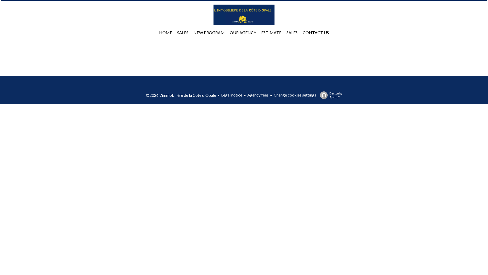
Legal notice (231, 94)
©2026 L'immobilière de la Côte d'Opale (181, 95)
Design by (335, 95)
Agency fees (258, 94)
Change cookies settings (295, 94)
